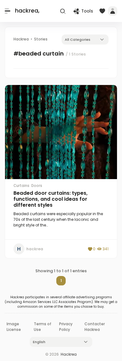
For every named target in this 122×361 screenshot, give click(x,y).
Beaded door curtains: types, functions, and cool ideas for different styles (50, 199)
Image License (14, 326)
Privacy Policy (66, 326)
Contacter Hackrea (94, 326)
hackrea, (27, 11)
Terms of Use (42, 326)
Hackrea (69, 354)
